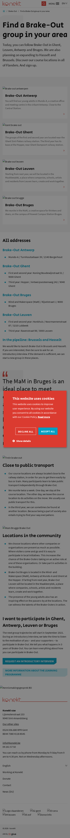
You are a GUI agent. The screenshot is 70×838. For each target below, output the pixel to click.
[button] (22, 440)
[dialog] (35, 419)
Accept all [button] (48, 431)
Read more (44, 417)
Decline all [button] (25, 431)
